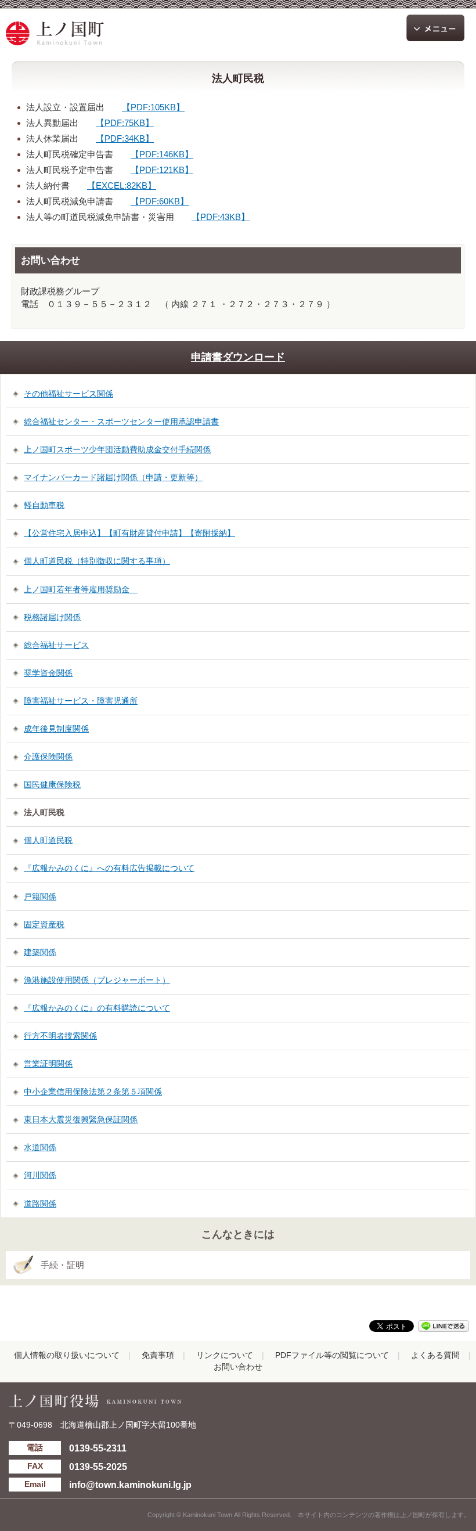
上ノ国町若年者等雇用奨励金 (81, 589)
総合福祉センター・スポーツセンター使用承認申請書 (121, 421)
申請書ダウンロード (238, 357)
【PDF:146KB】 (162, 154)
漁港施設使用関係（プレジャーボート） (97, 980)
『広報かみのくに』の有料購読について (97, 1008)
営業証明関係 (48, 1063)
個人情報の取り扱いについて (67, 1355)
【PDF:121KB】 (162, 170)
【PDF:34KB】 (125, 138)
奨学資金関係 (48, 673)
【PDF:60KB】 (160, 201)
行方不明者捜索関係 (60, 1035)
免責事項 (158, 1355)
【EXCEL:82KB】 (121, 185)
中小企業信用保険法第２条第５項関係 (93, 1091)
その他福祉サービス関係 (68, 393)
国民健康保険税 (52, 784)
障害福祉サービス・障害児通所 (81, 700)
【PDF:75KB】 (125, 123)
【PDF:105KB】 (153, 107)
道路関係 (40, 1203)
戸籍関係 (40, 896)
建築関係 (40, 952)
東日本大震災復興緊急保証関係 (81, 1119)
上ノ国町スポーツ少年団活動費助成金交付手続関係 (117, 449)
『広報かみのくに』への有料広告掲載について (109, 868)
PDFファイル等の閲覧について (332, 1355)
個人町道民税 (48, 840)
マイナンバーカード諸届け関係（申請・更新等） (113, 477)
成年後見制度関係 (56, 728)
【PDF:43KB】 (221, 217)
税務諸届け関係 (52, 617)
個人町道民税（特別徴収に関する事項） (97, 560)
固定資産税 (44, 924)
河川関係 (40, 1175)
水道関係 (40, 1147)
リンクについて (224, 1355)
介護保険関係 (48, 756)
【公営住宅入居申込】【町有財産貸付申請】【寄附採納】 (129, 533)
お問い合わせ (238, 1367)
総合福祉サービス (56, 645)
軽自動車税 (44, 505)
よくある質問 (435, 1355)
